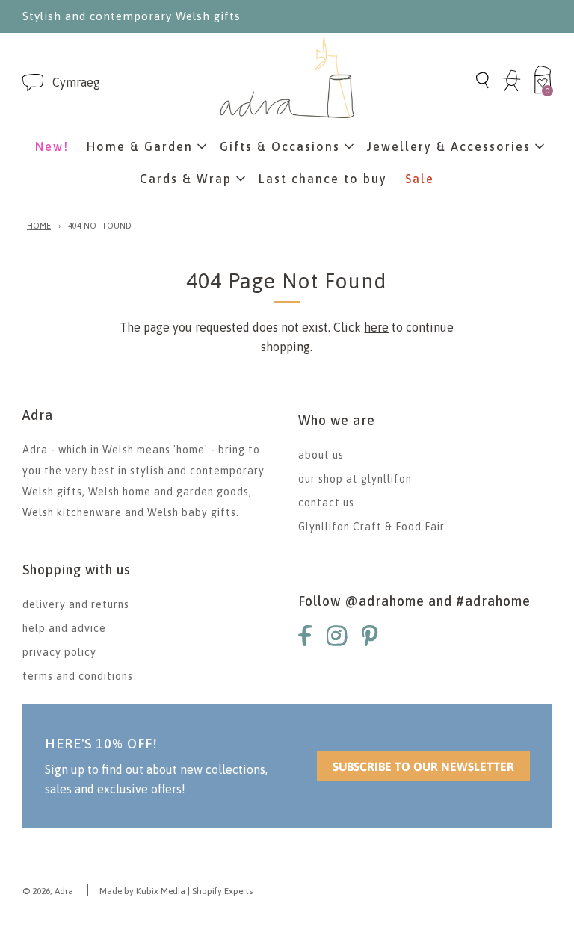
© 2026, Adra (47, 891)
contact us (326, 503)
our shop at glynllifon (355, 479)
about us (321, 455)
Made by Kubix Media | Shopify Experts (176, 891)
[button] (76, 82)
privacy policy (59, 652)
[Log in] (511, 89)
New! (52, 146)
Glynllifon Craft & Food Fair (371, 527)
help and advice (64, 628)
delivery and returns (75, 604)
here (376, 327)
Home (39, 225)
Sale (419, 178)
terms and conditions (77, 676)
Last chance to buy (323, 178)
